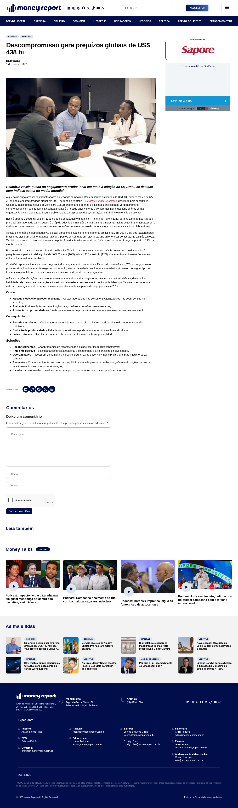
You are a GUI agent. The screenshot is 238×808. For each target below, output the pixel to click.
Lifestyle (145, 639)
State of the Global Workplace (100, 201)
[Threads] (78, 8)
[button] (26, 389)
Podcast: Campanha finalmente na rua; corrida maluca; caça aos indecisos (89, 599)
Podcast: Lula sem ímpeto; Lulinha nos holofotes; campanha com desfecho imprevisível (205, 600)
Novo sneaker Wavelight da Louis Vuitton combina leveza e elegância (214, 646)
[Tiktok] (93, 8)
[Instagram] (74, 8)
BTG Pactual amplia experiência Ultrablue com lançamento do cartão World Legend (42, 666)
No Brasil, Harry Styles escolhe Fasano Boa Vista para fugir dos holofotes (99, 666)
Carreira (12, 36)
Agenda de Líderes (150, 659)
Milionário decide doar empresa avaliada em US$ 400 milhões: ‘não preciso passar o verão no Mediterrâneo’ (41, 647)
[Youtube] (98, 8)
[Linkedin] (69, 8)
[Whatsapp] (103, 8)
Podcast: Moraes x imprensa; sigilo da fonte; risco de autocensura (147, 602)
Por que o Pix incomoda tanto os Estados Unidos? (155, 664)
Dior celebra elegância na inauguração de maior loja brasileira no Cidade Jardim (154, 646)
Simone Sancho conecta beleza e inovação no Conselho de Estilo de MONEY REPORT (214, 666)
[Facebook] (83, 8)
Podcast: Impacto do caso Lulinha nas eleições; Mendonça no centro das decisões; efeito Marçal (32, 599)
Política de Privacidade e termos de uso (203, 797)
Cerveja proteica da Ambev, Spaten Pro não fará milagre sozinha (97, 646)
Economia (26, 36)
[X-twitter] (88, 8)
